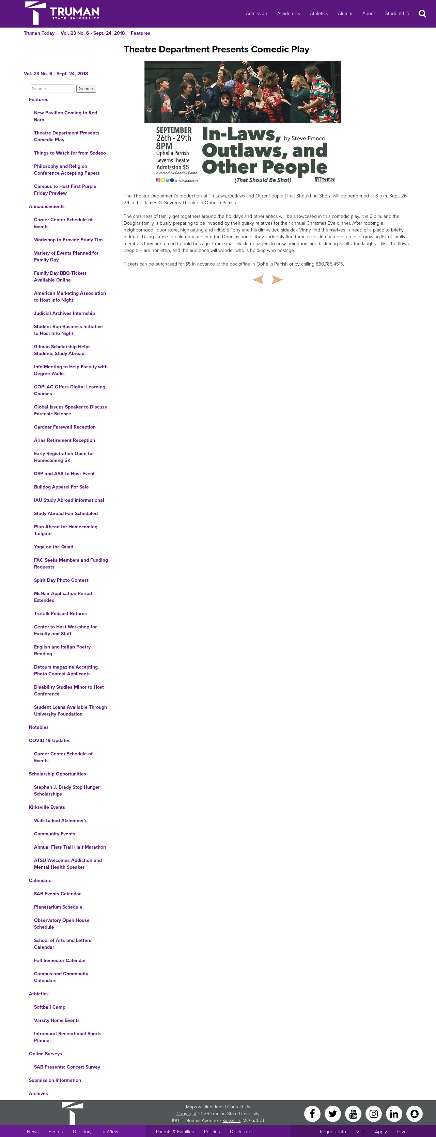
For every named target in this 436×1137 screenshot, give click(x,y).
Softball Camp (49, 1007)
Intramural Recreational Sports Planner (68, 1037)
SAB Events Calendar (57, 894)
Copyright (186, 1114)
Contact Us (238, 1107)
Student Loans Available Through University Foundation (70, 710)
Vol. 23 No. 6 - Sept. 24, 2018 (93, 33)
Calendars (40, 880)
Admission (256, 13)
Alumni (345, 13)
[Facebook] (313, 1113)
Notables (39, 727)
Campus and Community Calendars (61, 977)
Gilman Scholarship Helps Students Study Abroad (62, 350)
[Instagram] (374, 1113)
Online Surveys (45, 1054)
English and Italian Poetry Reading (62, 650)
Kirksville (231, 1120)
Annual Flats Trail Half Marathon (70, 847)
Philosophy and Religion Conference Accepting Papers (67, 169)
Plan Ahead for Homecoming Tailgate (65, 530)
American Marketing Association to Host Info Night (70, 296)
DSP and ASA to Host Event (64, 474)
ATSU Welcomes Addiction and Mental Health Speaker (68, 864)
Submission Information (55, 1080)
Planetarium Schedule (58, 907)
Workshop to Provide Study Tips (69, 240)
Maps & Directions (204, 1107)
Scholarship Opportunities (57, 774)
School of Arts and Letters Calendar (62, 944)
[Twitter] (333, 1113)
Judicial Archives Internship (64, 313)
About (368, 13)
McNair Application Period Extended (63, 597)
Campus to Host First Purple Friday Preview (65, 189)
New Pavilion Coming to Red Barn (65, 116)
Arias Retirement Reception (64, 440)
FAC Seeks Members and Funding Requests (71, 563)
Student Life (397, 13)
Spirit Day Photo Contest (61, 580)
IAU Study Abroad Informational (69, 500)
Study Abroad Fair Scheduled (66, 513)
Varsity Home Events (57, 1020)
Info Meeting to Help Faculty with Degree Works (71, 370)
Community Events (54, 834)
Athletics (319, 13)
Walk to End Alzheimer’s (61, 820)
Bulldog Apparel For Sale (61, 487)
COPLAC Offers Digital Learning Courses (69, 390)
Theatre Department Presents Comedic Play (66, 136)
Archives (38, 1093)
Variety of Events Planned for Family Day (66, 256)
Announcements (47, 206)
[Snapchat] (414, 1113)
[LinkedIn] (395, 1113)
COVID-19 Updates (50, 740)
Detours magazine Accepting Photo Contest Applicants (66, 670)
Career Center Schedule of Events (63, 223)
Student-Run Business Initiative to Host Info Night (68, 330)
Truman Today (39, 33)
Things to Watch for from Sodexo (70, 153)
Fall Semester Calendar (60, 960)
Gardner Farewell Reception (65, 427)
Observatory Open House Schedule (62, 923)
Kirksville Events (47, 807)
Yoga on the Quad (53, 547)
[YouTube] (354, 1113)
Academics (288, 13)
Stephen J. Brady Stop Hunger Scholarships (67, 790)
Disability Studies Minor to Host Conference (69, 690)
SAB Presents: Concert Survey (67, 1067)
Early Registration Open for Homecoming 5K (64, 457)
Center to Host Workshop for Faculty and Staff (65, 630)
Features (140, 33)
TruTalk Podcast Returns (60, 613)
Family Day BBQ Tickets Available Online (60, 276)
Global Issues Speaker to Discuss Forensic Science (70, 410)
